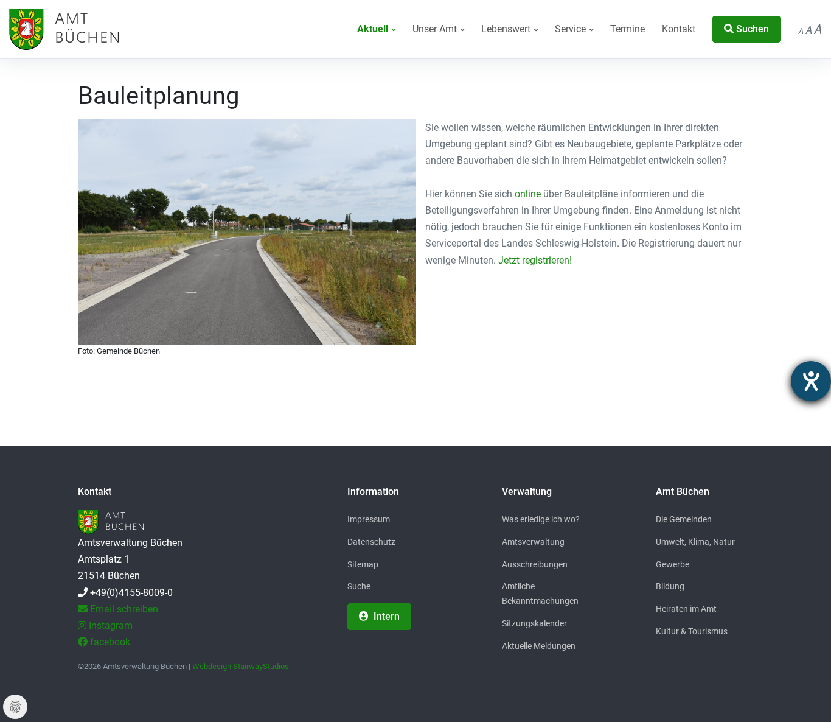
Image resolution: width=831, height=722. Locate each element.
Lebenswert (507, 29)
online (528, 194)
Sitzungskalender (534, 623)
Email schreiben (123, 609)
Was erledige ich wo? (541, 519)
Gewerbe (672, 564)
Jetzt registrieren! (535, 260)
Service (571, 29)
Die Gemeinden (684, 519)
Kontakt (678, 29)
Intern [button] (385, 616)
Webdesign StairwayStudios (240, 666)
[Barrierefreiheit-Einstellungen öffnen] (811, 381)
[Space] (62, 29)
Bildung (670, 586)
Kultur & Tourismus (692, 631)
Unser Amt (435, 29)
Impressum (368, 519)
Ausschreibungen (535, 564)
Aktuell (374, 29)
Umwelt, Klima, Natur (695, 542)
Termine (627, 29)
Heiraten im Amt (686, 609)
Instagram (109, 625)
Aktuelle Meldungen (538, 646)
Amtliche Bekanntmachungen (540, 593)
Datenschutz (371, 542)
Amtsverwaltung (533, 542)
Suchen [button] (751, 29)
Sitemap (362, 564)
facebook (109, 642)
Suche (358, 586)
